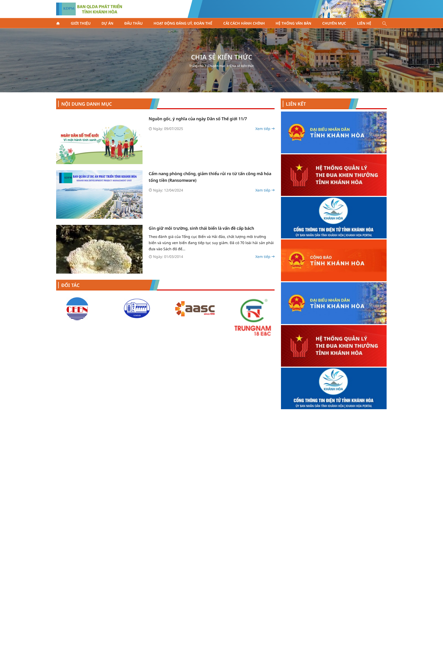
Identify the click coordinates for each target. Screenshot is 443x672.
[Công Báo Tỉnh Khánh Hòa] (334, 190)
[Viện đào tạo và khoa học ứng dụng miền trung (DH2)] (99, 309)
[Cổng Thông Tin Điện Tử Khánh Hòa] (334, 147)
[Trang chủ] (58, 23)
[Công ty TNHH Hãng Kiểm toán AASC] (157, 309)
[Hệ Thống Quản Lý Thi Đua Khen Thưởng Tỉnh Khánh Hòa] (334, 276)
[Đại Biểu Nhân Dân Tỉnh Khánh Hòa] (334, 233)
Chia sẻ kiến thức (242, 66)
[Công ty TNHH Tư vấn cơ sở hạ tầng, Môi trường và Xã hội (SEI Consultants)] (274, 309)
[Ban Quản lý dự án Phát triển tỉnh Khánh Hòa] (89, 9)
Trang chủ (196, 66)
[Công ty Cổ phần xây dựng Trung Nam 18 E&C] (216, 317)
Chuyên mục (216, 66)
